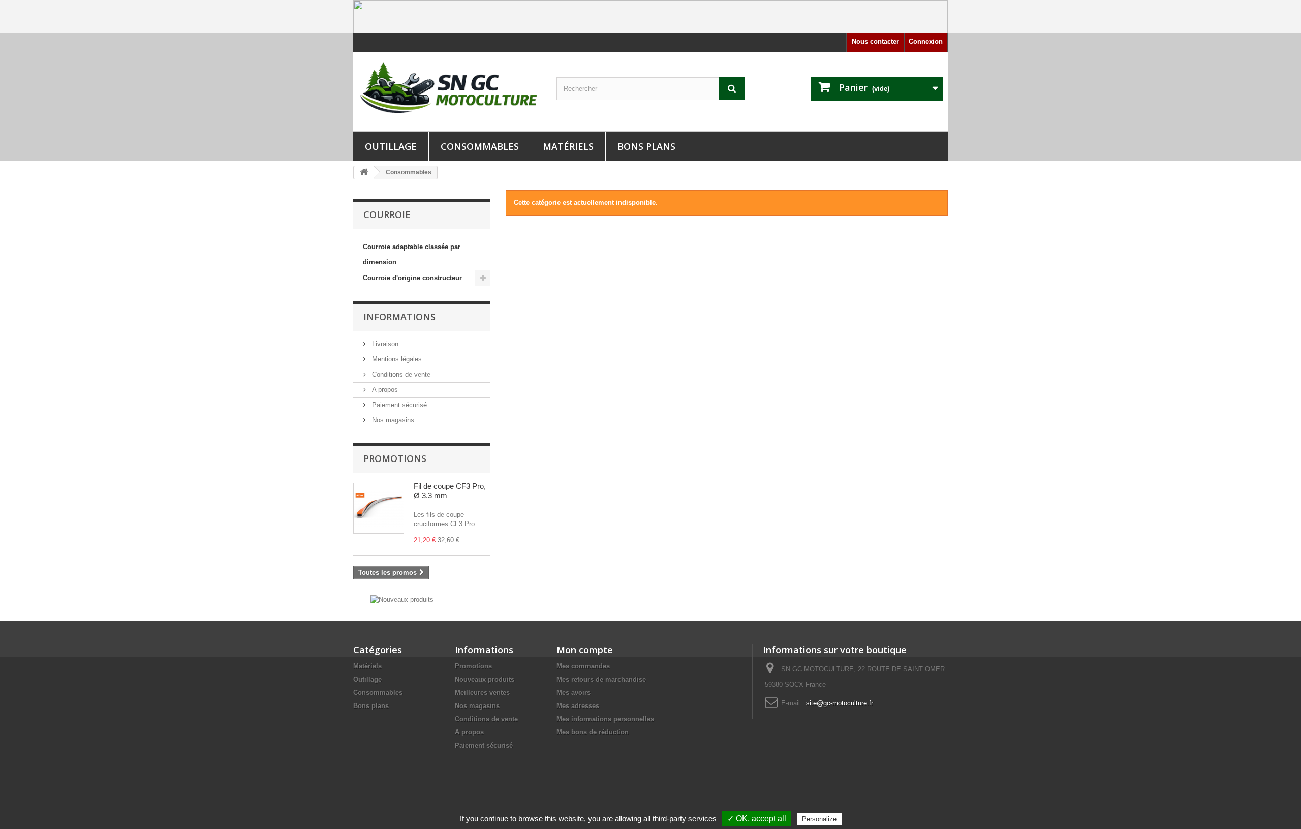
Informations (399, 317)
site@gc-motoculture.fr (839, 703)
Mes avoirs (573, 692)
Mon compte (584, 649)
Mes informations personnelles (605, 719)
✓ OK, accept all (756, 818)
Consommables (480, 146)
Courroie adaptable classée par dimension (411, 254)
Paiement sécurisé (398, 405)
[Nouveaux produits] (401, 599)
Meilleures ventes (482, 692)
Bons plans (646, 146)
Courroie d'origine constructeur (412, 278)
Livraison (384, 344)
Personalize (819, 819)
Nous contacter (875, 41)
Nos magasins (392, 420)
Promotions (394, 458)
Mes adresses (577, 706)
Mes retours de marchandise (601, 679)
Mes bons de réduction (592, 732)
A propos (384, 389)
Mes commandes (583, 666)
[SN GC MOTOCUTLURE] (447, 89)
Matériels (568, 146)
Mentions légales (396, 359)
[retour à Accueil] (364, 172)
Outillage (391, 146)
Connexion (926, 41)
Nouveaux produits (484, 679)
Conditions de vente (400, 374)
